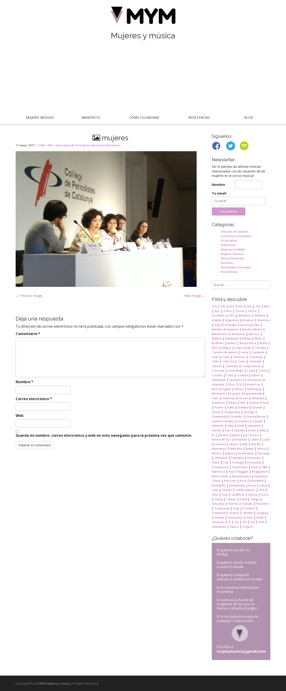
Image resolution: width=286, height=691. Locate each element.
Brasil (263, 343)
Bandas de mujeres (225, 329)
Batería (217, 338)
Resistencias (199, 117)
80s (266, 306)
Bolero (231, 343)
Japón (236, 435)
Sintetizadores (245, 490)
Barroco (254, 334)
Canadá (260, 348)
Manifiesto (90, 117)
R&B (264, 467)
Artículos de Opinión (234, 232)
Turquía (234, 513)
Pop (226, 462)
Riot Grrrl (230, 481)
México (216, 453)
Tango (254, 499)
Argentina (231, 320)
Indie (240, 426)
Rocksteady (237, 485)
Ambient (259, 315)
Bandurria (238, 334)
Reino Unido (220, 476)
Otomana (220, 458)
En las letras (229, 240)
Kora (255, 435)
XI (229, 522)
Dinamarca (236, 380)
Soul (225, 494)
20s (214, 306)
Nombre (24, 381)
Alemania (244, 315)
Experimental (253, 393)
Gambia (243, 407)
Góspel (258, 421)
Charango (256, 357)
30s (223, 306)
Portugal (238, 462)
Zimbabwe (219, 527)
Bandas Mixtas (252, 329)
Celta (225, 357)
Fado (215, 398)
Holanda (217, 426)
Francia (254, 403)
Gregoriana (232, 412)
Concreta (218, 370)
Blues (258, 338)
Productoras (220, 467)
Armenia (247, 320)
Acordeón (218, 315)
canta (244, 352)
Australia (231, 325)
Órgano (247, 527)
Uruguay (262, 513)
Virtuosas (218, 522)
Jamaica (223, 435)
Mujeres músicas (40, 117)
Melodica (236, 449)
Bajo (256, 325)
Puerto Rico (240, 467)
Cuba (230, 375)
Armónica (263, 320)
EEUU (215, 389)
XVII (252, 522)
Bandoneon (220, 334)
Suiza (264, 494)
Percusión (254, 458)
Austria (245, 325)
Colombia (231, 366)
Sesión (227, 490)
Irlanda (216, 430)
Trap (236, 508)
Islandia (239, 430)
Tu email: (219, 193)
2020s (252, 311)
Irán (227, 430)
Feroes (243, 398)
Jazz (246, 435)
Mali (245, 444)
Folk (243, 403)
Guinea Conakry (223, 421)
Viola (249, 517)
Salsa (263, 485)
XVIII (261, 522)
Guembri (236, 416)
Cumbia (242, 375)
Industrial (254, 426)
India (230, 426)
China (242, 361)
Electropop (254, 389)
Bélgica (226, 348)
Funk (266, 403)
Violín (260, 517)
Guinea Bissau (256, 416)
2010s (240, 311)
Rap (231, 472)
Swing (218, 499)
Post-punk (254, 462)
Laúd (266, 439)
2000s (227, 311)
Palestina (237, 458)
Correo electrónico (34, 398)
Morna (261, 449)
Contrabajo (235, 370)
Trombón (249, 508)
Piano (216, 462)
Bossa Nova (248, 343)
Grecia (216, 412)
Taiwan (231, 499)
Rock (243, 481)
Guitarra (243, 421)
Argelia (216, 320)
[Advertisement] (143, 77)
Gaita (230, 407)
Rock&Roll (256, 481)
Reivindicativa (241, 476)
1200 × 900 (45, 145)
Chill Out (228, 361)
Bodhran (218, 343)
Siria (262, 490)
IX (213, 435)
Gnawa (257, 407)
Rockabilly (218, 485)
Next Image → (194, 296)
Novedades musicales (236, 267)
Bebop (246, 338)
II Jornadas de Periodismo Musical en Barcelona (88, 145)
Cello (215, 357)
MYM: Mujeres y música (55, 683)
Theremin (262, 504)
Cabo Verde (243, 348)
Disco (231, 384)
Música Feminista (232, 258)
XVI (244, 522)
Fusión (218, 407)
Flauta (232, 403)
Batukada (231, 338)
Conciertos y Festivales (236, 236)
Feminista (228, 398)
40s (231, 306)
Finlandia (258, 398)
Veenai (219, 517)
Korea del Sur (221, 439)
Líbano (233, 444)
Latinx (255, 439)
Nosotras (227, 263)
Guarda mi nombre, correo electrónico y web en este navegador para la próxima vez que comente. (104, 435)
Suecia (252, 494)
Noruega (264, 453)
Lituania (219, 444)
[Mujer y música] (143, 16)
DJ (240, 384)
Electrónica (219, 393)
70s (258, 306)
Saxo (215, 490)
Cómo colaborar (144, 117)
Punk (254, 467)
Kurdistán (240, 439)
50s (240, 306)
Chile (215, 361)
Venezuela (235, 517)
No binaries (246, 453)
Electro (239, 389)
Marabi (256, 444)
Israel (252, 430)
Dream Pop (252, 384)
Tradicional (221, 508)
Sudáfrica (237, 494)
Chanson (239, 357)
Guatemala (219, 416)
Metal (250, 449)
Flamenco (218, 403)
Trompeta (218, 513)
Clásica (217, 366)
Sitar (215, 494)
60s (249, 306)
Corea (263, 370)
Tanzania (218, 504)
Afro (231, 315)
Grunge (249, 412)
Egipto (227, 389)
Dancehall (218, 380)
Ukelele (248, 513)
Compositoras (251, 366)
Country (217, 375)
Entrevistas (228, 245)
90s (217, 311)
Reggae (243, 472)
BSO (215, 348)
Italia (262, 430)
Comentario (28, 333)
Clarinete (255, 361)
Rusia (252, 485)
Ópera (234, 527)
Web (19, 415)
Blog (248, 117)
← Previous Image (29, 296)
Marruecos (219, 449)
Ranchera (218, 472)
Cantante (258, 352)
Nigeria (230, 453)
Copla (251, 370)
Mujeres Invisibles (233, 249)
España (235, 393)
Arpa (217, 325)
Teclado (247, 504)
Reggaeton (259, 472)
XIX (236, 522)
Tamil (243, 499)
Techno (233, 504)
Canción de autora (224, 352)
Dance (255, 375)
